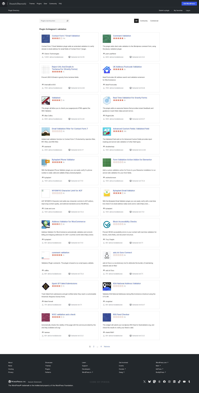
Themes (48, 366)
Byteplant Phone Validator (63, 160)
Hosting (11, 369)
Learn (84, 362)
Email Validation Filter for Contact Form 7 (70, 129)
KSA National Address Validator (127, 283)
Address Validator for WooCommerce (68, 221)
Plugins (47, 369)
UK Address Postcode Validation (127, 67)
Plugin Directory (13, 10)
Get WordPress (189, 3)
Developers (86, 369)
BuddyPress (161, 372)
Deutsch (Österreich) (35, 382)
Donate (122, 369)
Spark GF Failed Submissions (64, 283)
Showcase (48, 362)
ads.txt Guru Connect (122, 252)
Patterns (48, 372)
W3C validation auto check (63, 314)
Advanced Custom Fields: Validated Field (131, 129)
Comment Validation (122, 36)
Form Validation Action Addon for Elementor (132, 160)
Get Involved (123, 362)
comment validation (60, 252)
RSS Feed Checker (121, 314)
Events (121, 366)
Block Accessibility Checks (125, 221)
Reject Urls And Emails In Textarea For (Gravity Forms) (65, 68)
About (10, 362)
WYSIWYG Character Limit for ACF (67, 191)
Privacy (10, 372)
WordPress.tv (87, 372)
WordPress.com (162, 362)
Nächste (107, 346)
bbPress (159, 369)
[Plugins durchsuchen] (67, 21)
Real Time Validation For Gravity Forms (130, 98)
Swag (122, 372)
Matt (158, 366)
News (10, 366)
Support (85, 366)
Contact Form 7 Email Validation (66, 36)
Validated (56, 98)
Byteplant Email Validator (124, 191)
